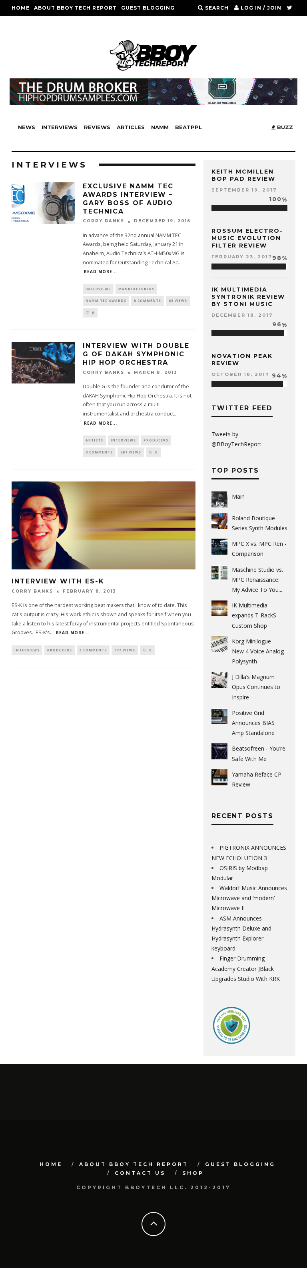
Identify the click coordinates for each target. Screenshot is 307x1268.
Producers (156, 440)
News (26, 127)
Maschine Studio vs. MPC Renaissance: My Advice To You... (257, 579)
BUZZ (284, 127)
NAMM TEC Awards (106, 300)
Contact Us (31, 24)
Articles (131, 127)
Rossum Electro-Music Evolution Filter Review (247, 238)
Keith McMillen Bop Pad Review (243, 175)
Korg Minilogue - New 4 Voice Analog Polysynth (258, 651)
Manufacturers (136, 289)
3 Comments (93, 650)
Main (238, 496)
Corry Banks (103, 221)
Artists (94, 440)
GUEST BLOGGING (148, 8)
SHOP (63, 24)
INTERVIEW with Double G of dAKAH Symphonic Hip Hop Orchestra (136, 354)
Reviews (97, 127)
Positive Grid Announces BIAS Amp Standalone (253, 723)
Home (21, 8)
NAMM (160, 127)
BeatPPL (188, 127)
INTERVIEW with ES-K (58, 581)
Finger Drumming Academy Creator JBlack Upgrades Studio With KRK (245, 968)
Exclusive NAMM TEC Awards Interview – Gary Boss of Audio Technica (128, 198)
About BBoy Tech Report (75, 8)
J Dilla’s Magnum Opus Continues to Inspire (256, 687)
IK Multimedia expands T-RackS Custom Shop (254, 615)
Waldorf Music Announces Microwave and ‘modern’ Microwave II (249, 898)
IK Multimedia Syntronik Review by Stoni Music (248, 297)
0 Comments (147, 300)
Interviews (60, 127)
